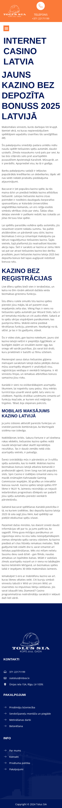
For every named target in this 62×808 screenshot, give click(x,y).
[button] (6, 28)
